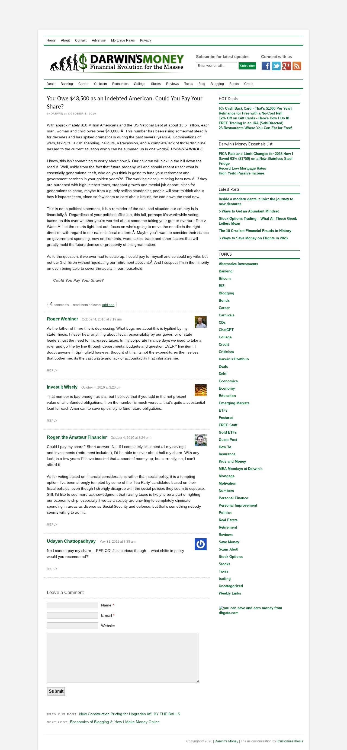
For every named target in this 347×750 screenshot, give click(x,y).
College (140, 84)
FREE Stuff (228, 425)
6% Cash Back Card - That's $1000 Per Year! (255, 108)
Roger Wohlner (62, 319)
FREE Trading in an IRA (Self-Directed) (251, 123)
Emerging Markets (234, 403)
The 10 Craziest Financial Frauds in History (255, 231)
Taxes (188, 84)
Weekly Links (230, 593)
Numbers (226, 491)
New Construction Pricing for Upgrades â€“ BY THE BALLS (129, 714)
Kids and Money (232, 461)
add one (108, 305)
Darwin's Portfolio (234, 359)
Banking (67, 84)
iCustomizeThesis (290, 741)
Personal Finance (233, 498)
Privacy (145, 40)
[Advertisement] (173, 15)
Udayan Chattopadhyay (71, 541)
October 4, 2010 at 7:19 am (102, 319)
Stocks (156, 84)
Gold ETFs (228, 432)
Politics (225, 513)
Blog (201, 84)
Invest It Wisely (62, 387)
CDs (222, 322)
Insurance (227, 454)
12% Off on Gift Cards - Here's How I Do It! (254, 118)
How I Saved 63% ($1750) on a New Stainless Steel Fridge (256, 159)
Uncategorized (231, 586)
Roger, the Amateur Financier (77, 437)
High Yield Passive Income (241, 173)
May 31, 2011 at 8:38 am (117, 542)
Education (227, 396)
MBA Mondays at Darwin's (240, 469)
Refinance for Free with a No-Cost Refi (250, 113)
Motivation (227, 483)
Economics (120, 84)
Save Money (229, 542)
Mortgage (226, 476)
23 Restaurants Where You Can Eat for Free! (255, 128)
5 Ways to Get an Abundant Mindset (249, 211)
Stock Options (231, 557)
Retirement (228, 527)
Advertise (99, 40)
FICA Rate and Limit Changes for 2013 (250, 154)
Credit (248, 84)
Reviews (172, 84)
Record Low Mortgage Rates (242, 168)
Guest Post (228, 440)
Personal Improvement (238, 505)
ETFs (223, 410)
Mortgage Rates (123, 40)
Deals (51, 84)
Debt (222, 374)
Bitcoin (225, 279)
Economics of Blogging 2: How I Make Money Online (115, 722)
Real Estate (228, 520)
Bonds (234, 84)
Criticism (100, 84)
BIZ (221, 286)
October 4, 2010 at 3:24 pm (130, 438)
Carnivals (226, 315)
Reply (52, 370)
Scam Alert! (228, 549)
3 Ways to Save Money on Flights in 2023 (253, 238)
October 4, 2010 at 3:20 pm (101, 387)
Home (51, 40)
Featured (226, 418)
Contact (80, 40)
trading (225, 579)
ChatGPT (226, 330)
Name (107, 605)
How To (225, 447)
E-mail (107, 615)
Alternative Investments (238, 264)
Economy (227, 388)
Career (83, 84)
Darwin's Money (115, 62)
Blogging (217, 84)
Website (108, 626)
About (65, 40)
